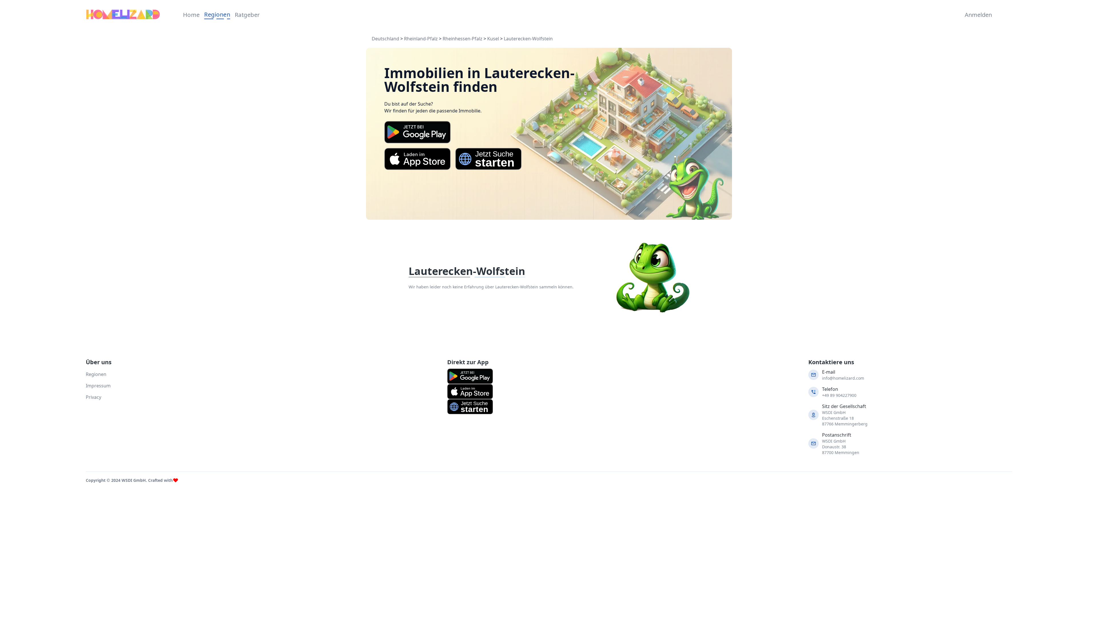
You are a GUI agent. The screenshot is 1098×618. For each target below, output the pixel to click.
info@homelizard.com (843, 378)
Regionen (217, 14)
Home (191, 15)
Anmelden (977, 15)
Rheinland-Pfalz (421, 38)
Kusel (493, 38)
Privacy (93, 397)
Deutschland (385, 38)
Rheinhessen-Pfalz (462, 38)
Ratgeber (247, 15)
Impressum (98, 386)
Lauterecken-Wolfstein (528, 38)
